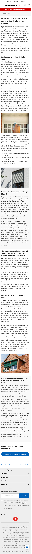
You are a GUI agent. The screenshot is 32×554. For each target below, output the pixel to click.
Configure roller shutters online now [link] (15, 454)
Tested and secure (6, 488)
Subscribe (24, 495)
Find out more (5, 477)
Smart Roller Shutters (23, 465)
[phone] (25, 5)
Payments (4, 484)
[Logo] (13, 5)
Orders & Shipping (6, 470)
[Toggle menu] (2, 5)
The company (5, 473)
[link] (15, 519)
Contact (3, 481)
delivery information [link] (19, 535)
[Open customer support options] (27, 547)
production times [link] (20, 551)
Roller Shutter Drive (6, 465)
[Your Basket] (29, 5)
